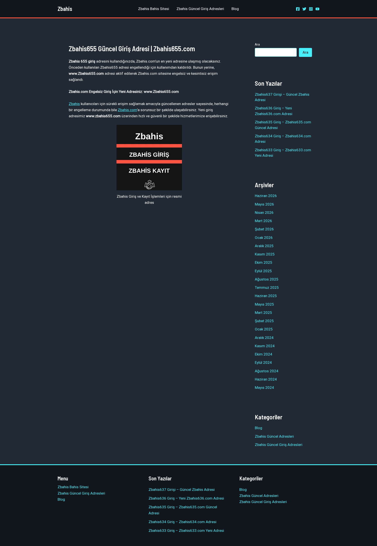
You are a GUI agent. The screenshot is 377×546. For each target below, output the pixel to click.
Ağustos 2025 (266, 279)
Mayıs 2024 (264, 387)
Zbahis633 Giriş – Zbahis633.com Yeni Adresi (186, 530)
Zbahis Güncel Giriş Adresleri (200, 9)
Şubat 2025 (264, 321)
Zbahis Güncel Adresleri (274, 436)
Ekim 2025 (263, 262)
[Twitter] (304, 9)
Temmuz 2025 (267, 287)
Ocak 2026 (264, 237)
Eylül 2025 (263, 271)
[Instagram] (311, 9)
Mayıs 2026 (264, 204)
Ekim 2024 (263, 354)
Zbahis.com (127, 110)
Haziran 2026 (266, 196)
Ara (257, 44)
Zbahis (65, 8)
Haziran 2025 (266, 296)
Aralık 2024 (264, 337)
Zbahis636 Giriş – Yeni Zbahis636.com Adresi (186, 498)
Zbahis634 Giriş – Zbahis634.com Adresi (182, 522)
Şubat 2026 (264, 229)
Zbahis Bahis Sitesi (153, 9)
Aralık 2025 (264, 246)
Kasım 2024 (265, 346)
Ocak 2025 (264, 329)
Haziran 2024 (266, 379)
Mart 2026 (263, 221)
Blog (235, 9)
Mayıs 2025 (264, 304)
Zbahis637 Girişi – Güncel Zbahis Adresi (182, 489)
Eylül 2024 (263, 362)
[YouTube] (317, 9)
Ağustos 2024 (266, 371)
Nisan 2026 (264, 212)
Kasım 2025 (265, 254)
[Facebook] (298, 9)
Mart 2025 (263, 312)
